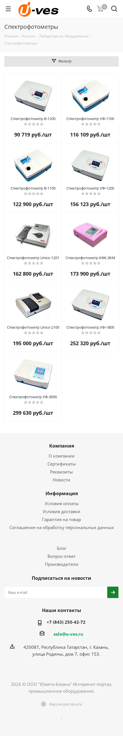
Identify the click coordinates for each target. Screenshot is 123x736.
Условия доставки (61, 511)
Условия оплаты (62, 503)
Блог (61, 548)
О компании (62, 456)
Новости (61, 480)
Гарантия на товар (61, 519)
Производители (61, 564)
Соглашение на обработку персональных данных (61, 527)
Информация (61, 493)
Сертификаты (61, 464)
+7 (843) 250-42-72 (66, 622)
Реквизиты (61, 472)
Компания (61, 446)
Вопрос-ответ (61, 556)
